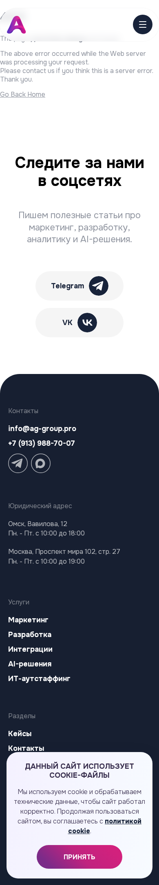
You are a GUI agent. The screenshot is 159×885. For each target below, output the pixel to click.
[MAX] (41, 463)
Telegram (67, 285)
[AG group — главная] (19, 25)
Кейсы (19, 733)
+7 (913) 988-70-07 (41, 443)
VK (67, 322)
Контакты (26, 748)
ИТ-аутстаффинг (39, 678)
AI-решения (30, 663)
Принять (79, 857)
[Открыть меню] (139, 24)
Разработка (29, 634)
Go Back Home (22, 94)
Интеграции (30, 649)
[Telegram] (18, 463)
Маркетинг (28, 619)
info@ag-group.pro (42, 428)
